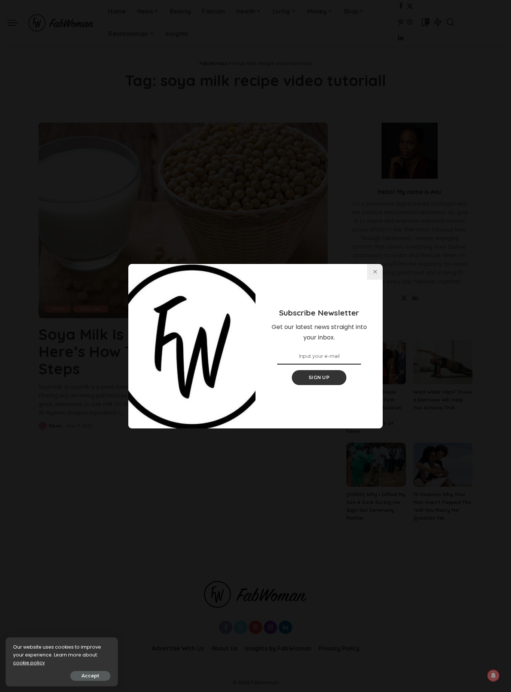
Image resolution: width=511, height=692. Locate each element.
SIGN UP (319, 377)
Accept (90, 676)
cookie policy (29, 662)
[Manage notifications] (493, 676)
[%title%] (375, 272)
